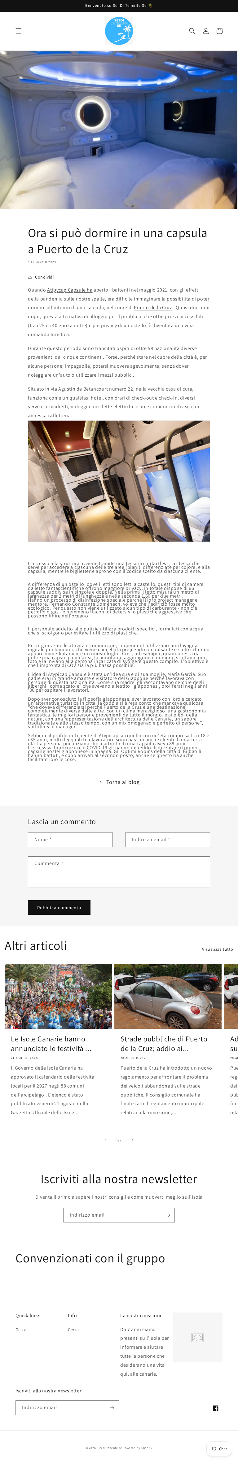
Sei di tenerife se (110, 1448)
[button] (18, 31)
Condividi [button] (44, 277)
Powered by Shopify (137, 1448)
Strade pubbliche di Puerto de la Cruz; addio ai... (164, 1043)
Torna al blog (123, 781)
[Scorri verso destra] (132, 1140)
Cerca (21, 1329)
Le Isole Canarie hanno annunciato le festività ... (51, 1043)
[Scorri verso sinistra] (105, 1140)
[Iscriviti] (167, 1215)
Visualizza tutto (217, 949)
